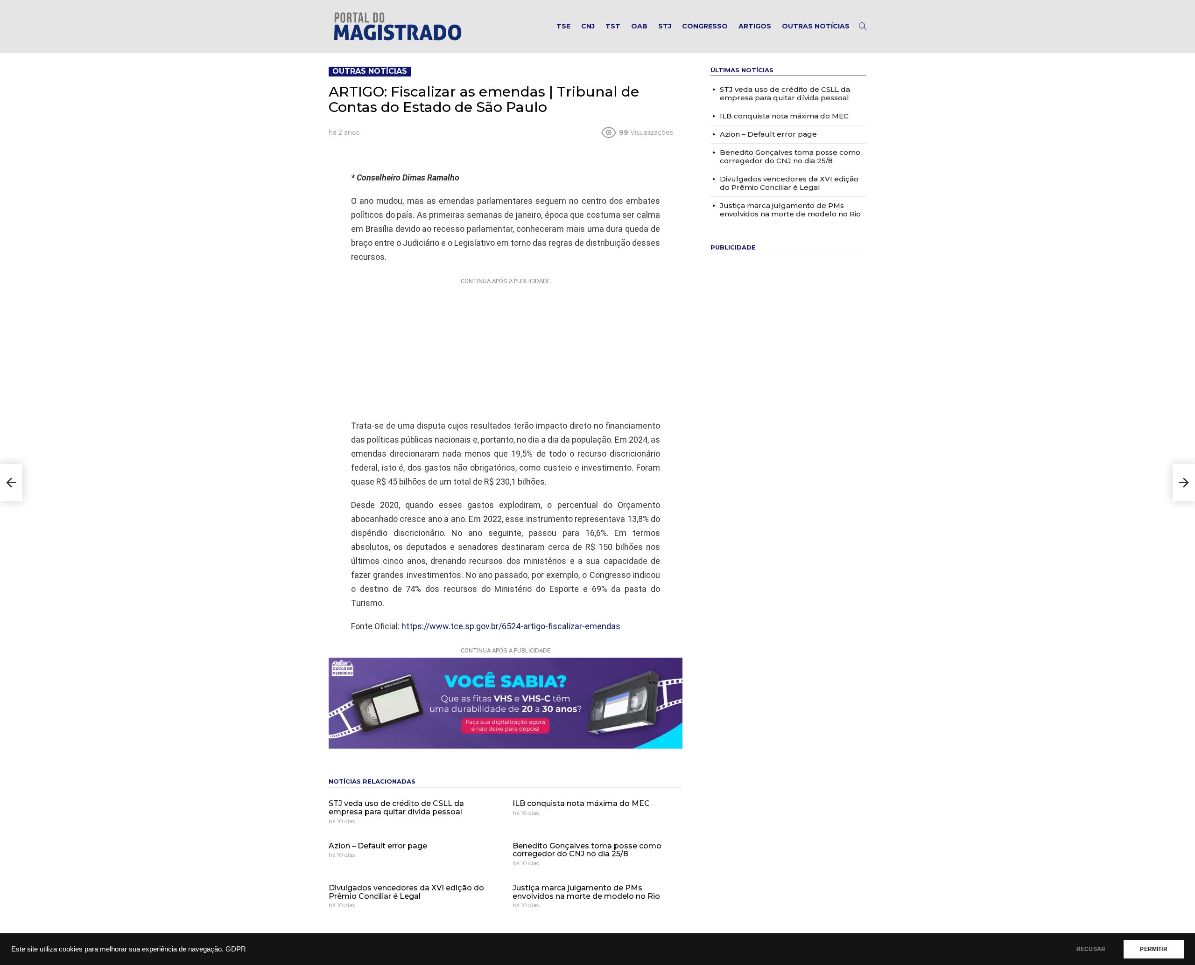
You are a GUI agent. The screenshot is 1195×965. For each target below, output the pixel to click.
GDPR (235, 949)
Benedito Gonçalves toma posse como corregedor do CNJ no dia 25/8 (587, 850)
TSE (563, 26)
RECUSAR (1090, 949)
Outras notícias (816, 26)
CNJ (588, 26)
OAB (639, 26)
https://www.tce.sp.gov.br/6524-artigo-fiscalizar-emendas (510, 626)
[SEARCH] (862, 26)
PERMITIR (1153, 949)
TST (612, 26)
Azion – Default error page (378, 845)
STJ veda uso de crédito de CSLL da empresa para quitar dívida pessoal (396, 807)
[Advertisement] (506, 346)
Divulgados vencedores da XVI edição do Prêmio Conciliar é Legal (406, 892)
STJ (664, 26)
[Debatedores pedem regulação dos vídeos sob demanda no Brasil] (1184, 482)
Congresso (705, 26)
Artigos (754, 26)
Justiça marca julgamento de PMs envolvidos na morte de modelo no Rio (586, 892)
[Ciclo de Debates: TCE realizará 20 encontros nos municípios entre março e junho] (11, 482)
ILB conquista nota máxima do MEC (581, 803)
